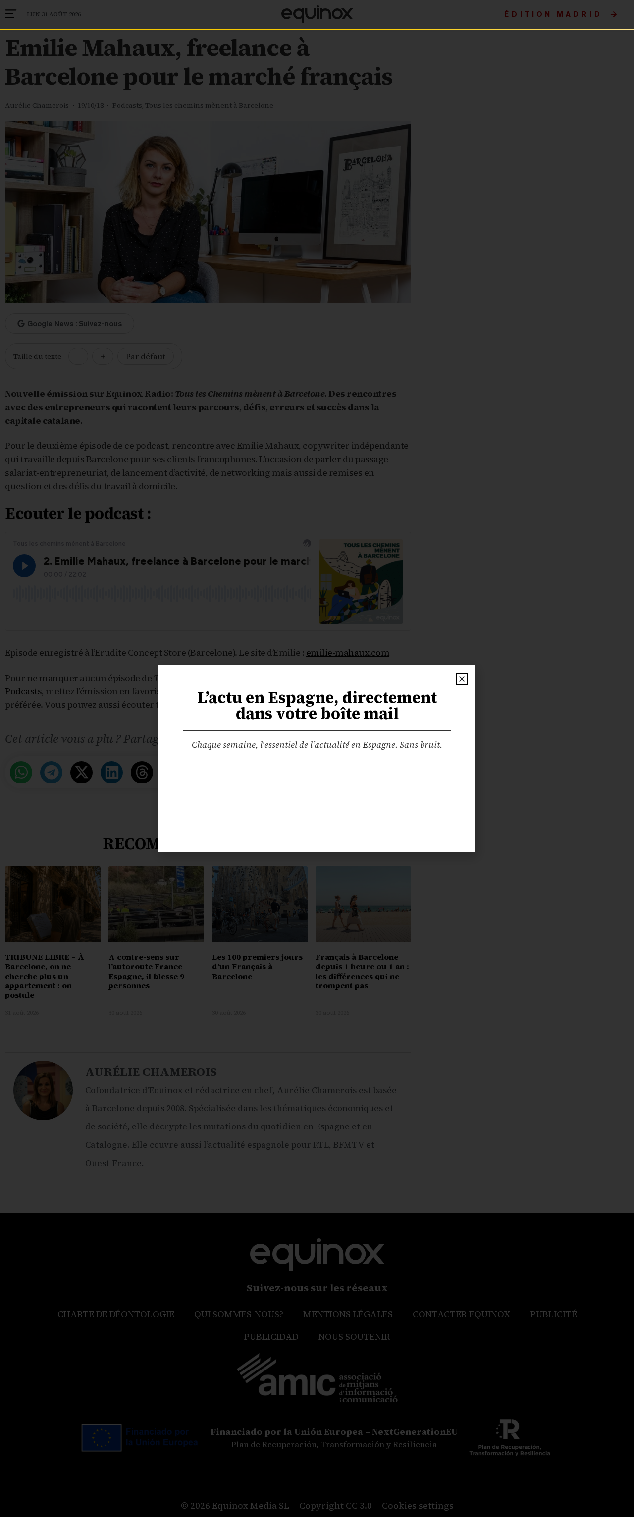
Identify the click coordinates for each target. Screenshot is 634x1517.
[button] (462, 679)
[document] (317, 758)
